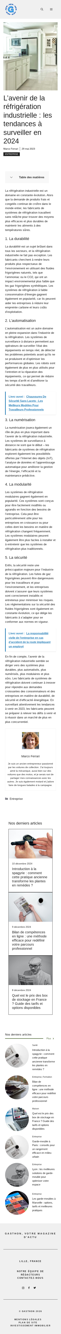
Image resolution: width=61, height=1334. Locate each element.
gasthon (28, 1311)
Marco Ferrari (10, 148)
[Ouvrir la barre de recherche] (42, 9)
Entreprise (11, 154)
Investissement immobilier (30, 1325)
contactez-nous (30, 1278)
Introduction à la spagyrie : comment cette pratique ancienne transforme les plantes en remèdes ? (29, 877)
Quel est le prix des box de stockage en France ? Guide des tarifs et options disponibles (43, 1121)
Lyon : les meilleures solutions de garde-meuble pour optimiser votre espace (43, 1177)
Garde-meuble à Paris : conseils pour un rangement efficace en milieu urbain (43, 1149)
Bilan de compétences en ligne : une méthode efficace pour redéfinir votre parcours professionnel (29, 940)
